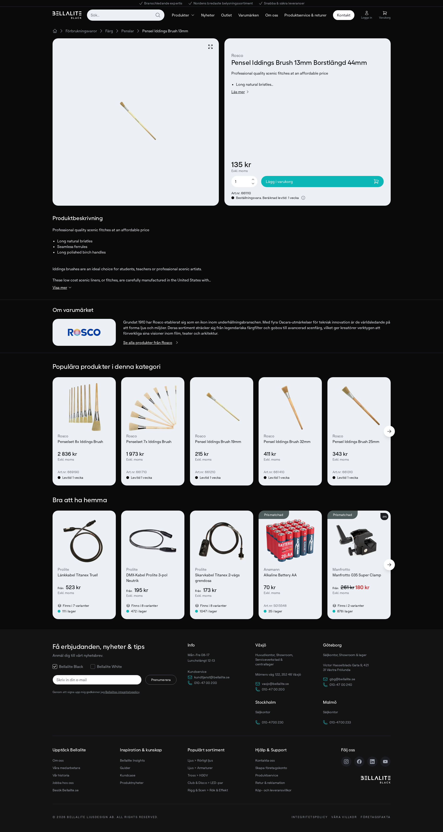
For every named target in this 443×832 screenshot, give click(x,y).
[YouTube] (385, 761)
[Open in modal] (210, 47)
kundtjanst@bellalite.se (212, 677)
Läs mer (238, 91)
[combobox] (125, 15)
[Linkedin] (372, 761)
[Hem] (55, 31)
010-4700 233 (340, 722)
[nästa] (389, 431)
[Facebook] (359, 761)
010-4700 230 (273, 722)
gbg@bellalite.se (342, 679)
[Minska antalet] (253, 184)
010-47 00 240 (341, 685)
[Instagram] (346, 761)
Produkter (180, 15)
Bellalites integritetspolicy (122, 692)
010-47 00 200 (205, 683)
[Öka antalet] (253, 179)
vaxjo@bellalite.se (275, 684)
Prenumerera (161, 680)
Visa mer (60, 287)
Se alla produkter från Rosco (147, 342)
